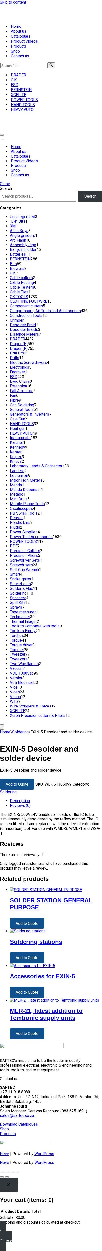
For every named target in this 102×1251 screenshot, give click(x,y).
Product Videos (24, 30)
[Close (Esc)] (17, 1151)
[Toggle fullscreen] (7, 1151)
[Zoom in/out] (2, 1151)
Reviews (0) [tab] (20, 784)
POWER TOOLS (24, 89)
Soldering (20, 711)
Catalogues (20, 26)
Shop (15, 40)
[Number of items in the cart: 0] (2, 706)
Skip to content (13, 2)
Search (6, 167)
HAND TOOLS (23, 94)
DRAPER (18, 64)
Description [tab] (20, 780)
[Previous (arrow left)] (2, 1156)
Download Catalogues (19, 1103)
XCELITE (18, 84)
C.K (14, 69)
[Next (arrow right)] (7, 1156)
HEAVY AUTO (22, 99)
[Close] (9, 1163)
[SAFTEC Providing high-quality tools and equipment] (51, 108)
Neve (4, 1133)
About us (18, 21)
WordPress (44, 1133)
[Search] (51, 55)
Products (19, 35)
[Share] (12, 1151)
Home (16, 16)
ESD (14, 74)
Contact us (20, 45)
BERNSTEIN (21, 79)
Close (5, 163)
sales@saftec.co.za (17, 1094)
